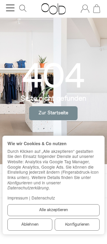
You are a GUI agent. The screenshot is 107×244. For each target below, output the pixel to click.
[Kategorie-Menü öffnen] (10, 8)
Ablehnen (30, 224)
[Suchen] (23, 8)
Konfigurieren (77, 224)
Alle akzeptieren (53, 210)
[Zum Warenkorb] (96, 8)
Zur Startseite (53, 113)
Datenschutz (43, 198)
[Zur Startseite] (53, 9)
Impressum (17, 198)
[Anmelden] (85, 8)
